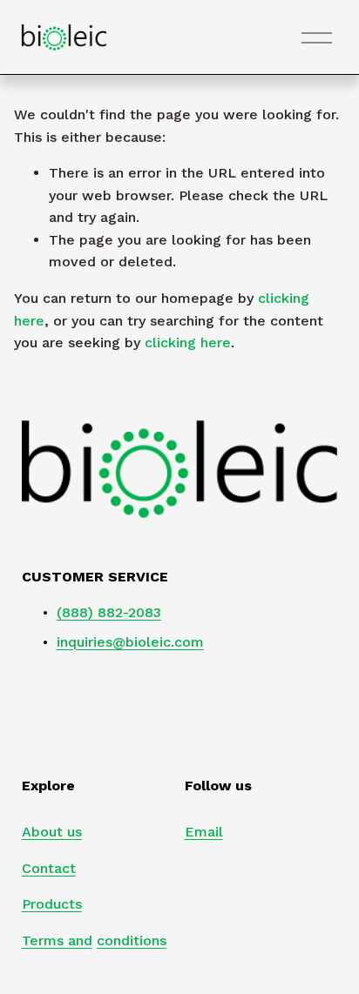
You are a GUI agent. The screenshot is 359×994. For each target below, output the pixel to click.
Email (204, 831)
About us (52, 831)
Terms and (57, 940)
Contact (49, 868)
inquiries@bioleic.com (130, 642)
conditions (131, 940)
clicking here (188, 342)
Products (52, 904)
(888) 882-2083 (109, 612)
